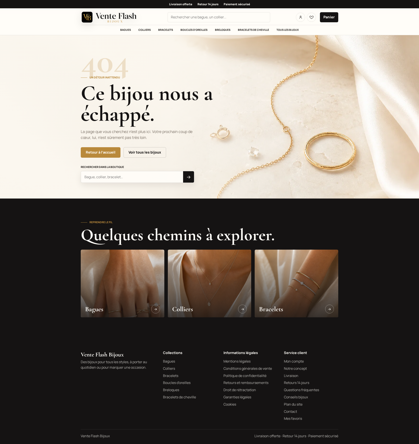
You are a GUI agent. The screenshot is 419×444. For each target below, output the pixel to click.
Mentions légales (237, 361)
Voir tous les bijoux (145, 152)
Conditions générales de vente (247, 368)
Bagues (125, 30)
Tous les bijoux (287, 30)
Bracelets (165, 30)
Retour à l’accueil (100, 152)
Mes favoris (293, 418)
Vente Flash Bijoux (102, 354)
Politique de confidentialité (244, 375)
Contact (290, 411)
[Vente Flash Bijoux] (111, 17)
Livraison (291, 375)
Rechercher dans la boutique (102, 167)
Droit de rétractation (239, 389)
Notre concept (295, 368)
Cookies (229, 404)
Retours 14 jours (296, 382)
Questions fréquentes (301, 389)
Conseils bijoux (296, 397)
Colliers (144, 30)
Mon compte (294, 361)
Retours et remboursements (245, 382)
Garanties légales (237, 397)
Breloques (222, 30)
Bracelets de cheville (253, 30)
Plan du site (293, 404)
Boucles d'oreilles (194, 30)
